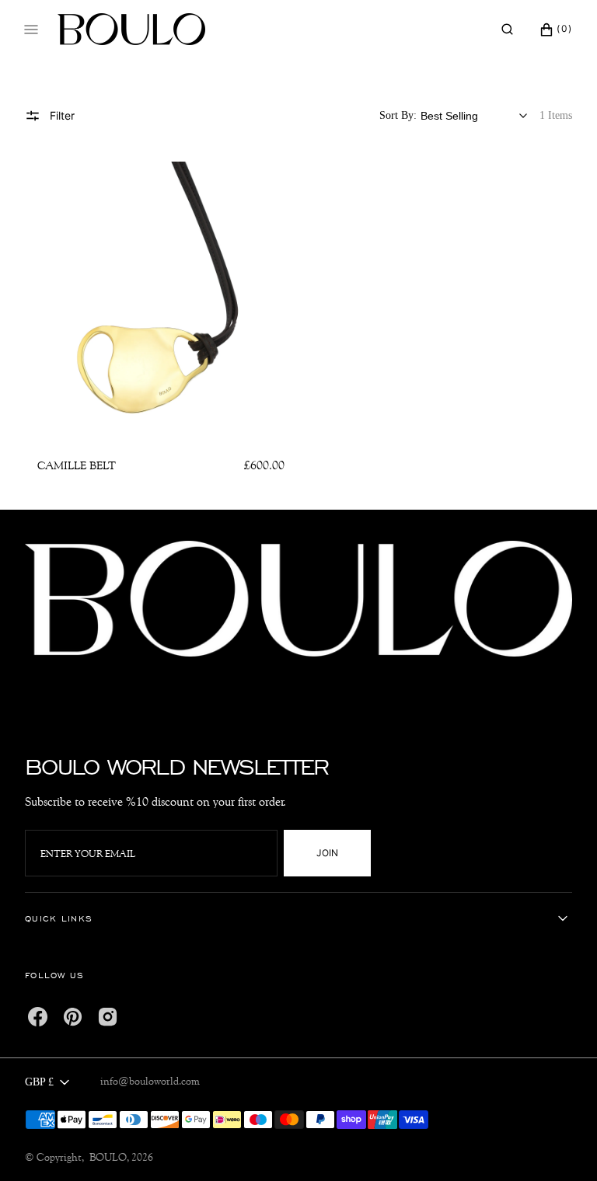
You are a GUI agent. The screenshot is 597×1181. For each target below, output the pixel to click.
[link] (161, 298)
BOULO (108, 1157)
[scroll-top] (561, 1145)
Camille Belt (76, 465)
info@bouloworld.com (150, 1081)
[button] (507, 29)
